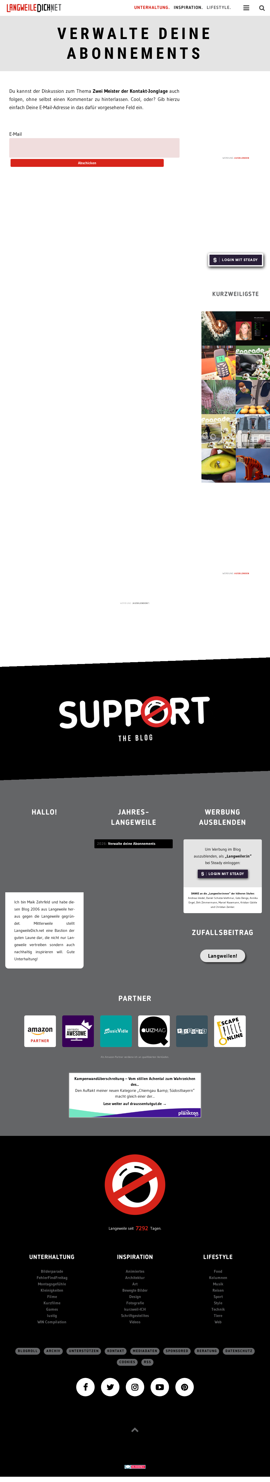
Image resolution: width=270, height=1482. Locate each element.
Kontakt (115, 1351)
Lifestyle (218, 1258)
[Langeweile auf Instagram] (135, 1386)
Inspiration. (188, 8)
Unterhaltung (52, 1258)
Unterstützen (84, 1351)
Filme (52, 1296)
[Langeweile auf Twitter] (110, 1386)
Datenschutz (239, 1351)
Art (135, 1283)
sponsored (177, 1351)
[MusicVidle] (116, 1030)
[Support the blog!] (135, 719)
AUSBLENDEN (241, 158)
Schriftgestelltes (135, 1315)
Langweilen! (222, 956)
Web (218, 1321)
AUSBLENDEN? (141, 603)
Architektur (135, 1277)
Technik (218, 1309)
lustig (52, 1315)
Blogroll (28, 1351)
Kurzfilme (52, 1302)
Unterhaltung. (152, 8)
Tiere (218, 1315)
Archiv (53, 1351)
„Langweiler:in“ (238, 856)
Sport (218, 1296)
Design (135, 1296)
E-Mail (15, 134)
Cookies (127, 1362)
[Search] (262, 8)
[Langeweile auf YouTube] (160, 1386)
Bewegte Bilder (135, 1290)
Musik (218, 1283)
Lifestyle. (219, 8)
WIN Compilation (51, 1321)
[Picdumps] (192, 1030)
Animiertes (135, 1271)
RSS (147, 1362)
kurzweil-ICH (135, 1309)
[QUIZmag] (154, 1030)
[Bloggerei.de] (135, 1466)
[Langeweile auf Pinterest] (184, 1386)
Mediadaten (145, 1351)
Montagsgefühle (52, 1283)
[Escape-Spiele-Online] (230, 1030)
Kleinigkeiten (52, 1290)
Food (218, 1271)
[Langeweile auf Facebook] (85, 1386)
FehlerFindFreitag (52, 1277)
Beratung (207, 1351)
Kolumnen (218, 1277)
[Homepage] (39, 8)
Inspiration (135, 1258)
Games (52, 1309)
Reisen (218, 1290)
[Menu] (246, 8)
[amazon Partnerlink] (40, 1030)
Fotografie (135, 1302)
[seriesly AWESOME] (78, 1030)
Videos (135, 1321)
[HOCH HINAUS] (135, 1429)
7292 (142, 1228)
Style (218, 1302)
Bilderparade (52, 1271)
